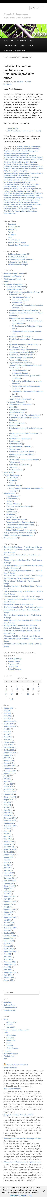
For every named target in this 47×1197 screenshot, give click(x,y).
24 (6, 694)
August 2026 (8, 708)
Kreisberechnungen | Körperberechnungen (25, 428)
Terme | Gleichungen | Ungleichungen (24, 459)
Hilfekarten (10, 514)
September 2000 (10, 951)
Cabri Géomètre (12, 496)
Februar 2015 (9, 841)
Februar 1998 (9, 977)
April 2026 (7, 716)
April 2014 (7, 867)
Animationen (11, 1022)
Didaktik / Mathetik (23, 146)
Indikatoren (34, 164)
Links (22, 45)
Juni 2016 (7, 805)
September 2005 (10, 928)
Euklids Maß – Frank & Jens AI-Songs (18, 604)
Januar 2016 (8, 815)
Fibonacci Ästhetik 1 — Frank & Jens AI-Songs (22, 636)
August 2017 (8, 773)
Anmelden (8, 1002)
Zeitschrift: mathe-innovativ (17, 527)
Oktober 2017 (9, 768)
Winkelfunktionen (16, 470)
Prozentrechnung (16, 443)
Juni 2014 (7, 862)
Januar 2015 (8, 844)
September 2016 (10, 797)
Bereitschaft (23, 151)
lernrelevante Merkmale (22, 182)
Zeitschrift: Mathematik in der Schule (20, 530)
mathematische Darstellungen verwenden (28, 193)
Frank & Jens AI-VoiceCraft (18, 245)
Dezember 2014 (9, 847)
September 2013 (10, 886)
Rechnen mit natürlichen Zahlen (21, 451)
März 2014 (7, 870)
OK (30, 1195)
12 (17, 689)
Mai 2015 (7, 833)
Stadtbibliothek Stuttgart (17, 257)
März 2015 (7, 839)
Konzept (26, 177)
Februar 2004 (9, 941)
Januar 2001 (8, 946)
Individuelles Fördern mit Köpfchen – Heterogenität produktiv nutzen (19, 72)
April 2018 (7, 757)
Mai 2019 (7, 734)
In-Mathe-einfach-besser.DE (18, 254)
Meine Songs (9, 472)
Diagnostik (32, 155)
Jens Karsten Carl (17, 169)
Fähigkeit (39, 157)
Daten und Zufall (15, 294)
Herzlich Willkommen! (12, 568)
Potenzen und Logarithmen (19, 438)
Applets (9, 1024)
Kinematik (13, 480)
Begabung (21, 148)
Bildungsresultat (9, 153)
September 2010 (10, 901)
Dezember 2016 (9, 789)
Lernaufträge (8, 180)
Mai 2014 (7, 865)
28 (28, 694)
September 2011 (10, 896)
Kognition (32, 169)
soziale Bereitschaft (11, 206)
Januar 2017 (8, 786)
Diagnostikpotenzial (11, 157)
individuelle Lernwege (11, 166)
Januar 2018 (8, 763)
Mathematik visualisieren (13, 284)
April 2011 (7, 899)
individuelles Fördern (27, 166)
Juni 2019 (7, 731)
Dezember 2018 (9, 747)
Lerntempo (35, 184)
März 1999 (7, 969)
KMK (26, 169)
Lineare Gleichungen (20, 373)
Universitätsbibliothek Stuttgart (20, 259)
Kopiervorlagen (12, 517)
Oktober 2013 (9, 883)
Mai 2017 (7, 778)
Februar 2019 (9, 742)
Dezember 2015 (9, 818)
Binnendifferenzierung (11, 155)
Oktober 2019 (9, 724)
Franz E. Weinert (37, 160)
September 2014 (10, 854)
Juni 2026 (7, 713)
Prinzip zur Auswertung (23, 200)
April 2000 (7, 956)
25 (12, 694)
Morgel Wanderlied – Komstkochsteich (19, 1115)
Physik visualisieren (11, 475)
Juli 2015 (7, 828)
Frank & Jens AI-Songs (17, 242)
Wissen (23, 211)
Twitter (10, 232)
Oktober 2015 (9, 823)
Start (5, 40)
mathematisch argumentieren (30, 189)
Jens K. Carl (13, 666)
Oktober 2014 (9, 852)
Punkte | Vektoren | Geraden (20, 446)
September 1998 (10, 972)
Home (6, 281)
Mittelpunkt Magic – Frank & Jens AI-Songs (20, 625)
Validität (34, 209)
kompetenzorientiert (11, 175)
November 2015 (10, 820)
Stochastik (13, 456)
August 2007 (8, 912)
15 (33, 689)
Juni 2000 (7, 954)
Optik (11, 483)
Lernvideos (10, 1027)
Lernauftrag (34, 177)
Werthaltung (16, 211)
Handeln (26, 162)
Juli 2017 (7, 776)
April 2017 (7, 781)
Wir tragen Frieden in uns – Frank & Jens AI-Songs (23, 565)
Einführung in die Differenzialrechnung (24, 415)
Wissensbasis (32, 211)
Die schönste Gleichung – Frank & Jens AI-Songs (23, 547)
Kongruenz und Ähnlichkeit (20, 336)
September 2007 (10, 909)
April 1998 (7, 975)
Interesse (7, 169)
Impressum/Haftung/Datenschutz (15, 50)
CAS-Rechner (11, 498)
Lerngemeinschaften (29, 180)
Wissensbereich (9, 213)
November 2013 (10, 880)
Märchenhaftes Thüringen (18, 264)
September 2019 (10, 726)
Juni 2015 (7, 831)
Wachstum (16, 396)
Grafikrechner (11, 511)
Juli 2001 (7, 943)
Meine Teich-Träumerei (12, 1088)
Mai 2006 (7, 920)
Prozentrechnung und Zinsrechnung (23, 344)
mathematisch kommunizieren (14, 191)
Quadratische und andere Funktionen (23, 349)
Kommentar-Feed (10, 1007)
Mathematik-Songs (10, 45)
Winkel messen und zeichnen (20, 399)
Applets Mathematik (14, 289)
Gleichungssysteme (17, 423)
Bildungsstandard (22, 153)
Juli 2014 (7, 860)
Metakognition (9, 195)
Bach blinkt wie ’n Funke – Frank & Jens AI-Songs (23, 575)
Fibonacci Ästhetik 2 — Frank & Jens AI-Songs (22, 596)
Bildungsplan (33, 151)
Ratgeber (9, 1045)
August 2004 (8, 938)
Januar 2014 (8, 875)
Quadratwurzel (15, 449)
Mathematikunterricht (11, 189)
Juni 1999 (7, 967)
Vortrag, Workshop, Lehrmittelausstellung (20, 532)
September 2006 (10, 917)
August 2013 (8, 888)
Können (19, 177)
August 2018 (8, 755)
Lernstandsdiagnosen (11, 184)
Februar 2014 (9, 873)
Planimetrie (13, 436)
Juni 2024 (7, 718)
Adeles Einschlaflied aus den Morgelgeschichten (22, 1162)
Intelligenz (39, 166)
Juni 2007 (7, 914)
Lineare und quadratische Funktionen (23, 433)
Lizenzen (31, 45)
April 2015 (7, 836)
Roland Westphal (14, 669)
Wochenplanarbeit (11, 538)
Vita (12, 40)
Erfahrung (32, 157)
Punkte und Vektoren (17, 347)
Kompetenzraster (10, 177)
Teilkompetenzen (10, 209)
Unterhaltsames (12, 1048)
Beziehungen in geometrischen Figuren (24, 292)
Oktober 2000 (9, 949)
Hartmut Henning (14, 658)
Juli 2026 (7, 710)
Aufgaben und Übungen (13, 276)
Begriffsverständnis (11, 151)
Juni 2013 (7, 891)
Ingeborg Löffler (14, 664)
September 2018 (10, 752)
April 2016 (7, 810)
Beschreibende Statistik (21, 297)
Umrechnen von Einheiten (19, 464)
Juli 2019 (7, 729)
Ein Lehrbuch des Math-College (18, 506)
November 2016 (10, 792)
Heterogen (7, 164)
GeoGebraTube (17, 162)
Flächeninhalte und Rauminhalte (21, 318)
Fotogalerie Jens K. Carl (17, 262)
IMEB (32, 40)
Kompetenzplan (24, 175)
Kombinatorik (17, 302)
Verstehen (7, 211)
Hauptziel (33, 162)
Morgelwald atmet (10, 1067)
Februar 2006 (9, 922)
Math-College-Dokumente (16, 519)
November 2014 (10, 849)
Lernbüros (17, 180)
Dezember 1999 (9, 962)
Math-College (21, 186)
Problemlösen (14, 441)
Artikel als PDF (13, 128)
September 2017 (10, 771)
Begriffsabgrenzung (32, 148)
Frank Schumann (16, 14)
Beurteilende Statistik (20, 300)
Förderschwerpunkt (11, 160)
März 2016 (7, 812)
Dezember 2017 (9, 765)
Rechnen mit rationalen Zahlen (21, 354)
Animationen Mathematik (16, 287)
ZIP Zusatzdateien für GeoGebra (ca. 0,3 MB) (24, 131)
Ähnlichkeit (13, 407)
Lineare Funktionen (19, 370)
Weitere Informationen (18, 1195)
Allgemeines (11, 1035)
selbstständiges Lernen (32, 204)
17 (6, 691)
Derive (8, 501)
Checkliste (24, 155)
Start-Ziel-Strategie (25, 206)
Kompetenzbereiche (11, 173)
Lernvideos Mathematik (15, 402)
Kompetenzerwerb (36, 173)
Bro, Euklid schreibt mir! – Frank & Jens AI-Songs (23, 607)
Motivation (22, 197)
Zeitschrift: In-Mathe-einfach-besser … (21, 524)
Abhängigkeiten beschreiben (20, 404)
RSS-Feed (12, 234)
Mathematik (31, 186)
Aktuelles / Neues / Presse (14, 273)
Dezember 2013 (9, 878)
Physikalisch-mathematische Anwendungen (26, 339)
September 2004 (10, 935)
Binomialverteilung (16, 412)
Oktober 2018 (9, 750)
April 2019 (7, 737)
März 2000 (7, 959)
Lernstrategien (25, 184)
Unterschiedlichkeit (23, 209)
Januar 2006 (8, 925)
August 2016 (8, 799)
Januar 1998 (8, 980)
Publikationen (22, 40)
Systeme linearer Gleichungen (21, 357)
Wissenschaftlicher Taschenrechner (20, 522)
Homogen (25, 164)
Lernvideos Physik (13, 485)
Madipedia (12, 229)
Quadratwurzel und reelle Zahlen (22, 352)
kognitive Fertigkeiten (20, 171)
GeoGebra (7, 162)
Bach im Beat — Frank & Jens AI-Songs (19, 578)
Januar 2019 (8, 744)
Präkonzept (31, 197)
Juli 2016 (7, 802)
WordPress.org (9, 1010)
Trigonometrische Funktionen (20, 362)
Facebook (12, 224)
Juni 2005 (7, 930)
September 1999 (10, 964)
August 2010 (8, 904)
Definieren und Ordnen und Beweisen (23, 310)
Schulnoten (19, 204)
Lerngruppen (8, 182)
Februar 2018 (9, 760)
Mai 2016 (7, 807)
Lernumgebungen (10, 186)
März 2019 (7, 739)
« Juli (11, 699)
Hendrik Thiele (14, 661)
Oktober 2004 (9, 933)
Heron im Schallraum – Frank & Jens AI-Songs (22, 628)
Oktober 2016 (9, 794)
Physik (9, 1043)
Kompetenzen (24, 173)
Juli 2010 (7, 907)
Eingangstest (23, 157)
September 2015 (10, 826)
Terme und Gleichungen (18, 360)
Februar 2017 (9, 784)
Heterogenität (17, 164)
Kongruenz (13, 425)
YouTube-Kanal (14, 240)
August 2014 (8, 857)
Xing (10, 237)
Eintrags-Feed (9, 1005)
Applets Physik (12, 477)
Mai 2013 (7, 894)
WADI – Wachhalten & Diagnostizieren (18, 535)
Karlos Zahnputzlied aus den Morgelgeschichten (22, 1138)
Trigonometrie (14, 462)
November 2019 (10, 721)
